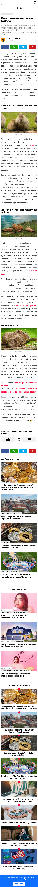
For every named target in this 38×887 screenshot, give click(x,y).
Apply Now (19, 884)
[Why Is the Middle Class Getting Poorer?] (19, 812)
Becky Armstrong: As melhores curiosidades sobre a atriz (15, 674)
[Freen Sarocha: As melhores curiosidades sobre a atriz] (19, 603)
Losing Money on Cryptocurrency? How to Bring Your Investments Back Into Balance (18, 487)
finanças (5, 482)
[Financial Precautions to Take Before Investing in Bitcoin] (19, 533)
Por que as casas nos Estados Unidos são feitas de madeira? (18, 645)
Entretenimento (20, 612)
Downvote (29, 439)
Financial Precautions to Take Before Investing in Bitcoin (18, 546)
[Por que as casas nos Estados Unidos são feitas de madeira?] (19, 632)
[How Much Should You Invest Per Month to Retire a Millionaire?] (19, 833)
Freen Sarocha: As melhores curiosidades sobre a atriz (14, 616)
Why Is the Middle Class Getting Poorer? (19, 822)
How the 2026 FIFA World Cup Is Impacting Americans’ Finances (16, 575)
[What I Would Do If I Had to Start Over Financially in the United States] (19, 789)
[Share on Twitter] (23, 47)
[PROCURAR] (35, 2)
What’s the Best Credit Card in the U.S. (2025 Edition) (19, 867)
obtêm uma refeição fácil (26, 306)
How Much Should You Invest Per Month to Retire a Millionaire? (19, 844)
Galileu (31, 145)
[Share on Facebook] (5, 47)
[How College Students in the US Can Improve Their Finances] (19, 504)
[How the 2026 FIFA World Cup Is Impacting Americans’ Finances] (19, 562)
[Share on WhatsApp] (14, 47)
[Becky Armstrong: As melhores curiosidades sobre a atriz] (19, 661)
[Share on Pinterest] (32, 47)
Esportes (5, 571)
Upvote (8, 439)
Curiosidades (7, 513)
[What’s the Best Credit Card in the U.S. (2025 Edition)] (19, 856)
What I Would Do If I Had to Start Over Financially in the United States (19, 800)
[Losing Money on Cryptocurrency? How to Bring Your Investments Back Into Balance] (19, 472)
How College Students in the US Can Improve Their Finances (17, 517)
